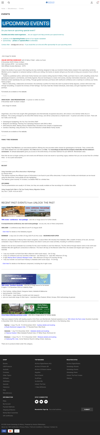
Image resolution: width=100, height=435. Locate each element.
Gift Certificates (8, 415)
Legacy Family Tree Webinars (10, 147)
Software (6, 378)
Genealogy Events (72, 369)
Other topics (7, 375)
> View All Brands (40, 387)
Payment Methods (9, 407)
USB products (7, 366)
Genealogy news (72, 372)
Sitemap (69, 378)
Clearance (6, 387)
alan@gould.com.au (17, 44)
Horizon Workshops (39, 424)
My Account (7, 404)
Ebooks (5, 363)
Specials (5, 384)
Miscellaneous (7, 393)
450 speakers (24, 149)
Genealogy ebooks (73, 366)
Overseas (6, 372)
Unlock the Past (40, 384)
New (4, 390)
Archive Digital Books (73, 363)
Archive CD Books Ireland (43, 369)
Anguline (37, 372)
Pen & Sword (39, 375)
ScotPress (38, 378)
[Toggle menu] (2, 2)
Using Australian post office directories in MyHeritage (18, 171)
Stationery (6, 381)
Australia (5, 369)
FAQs (4, 401)
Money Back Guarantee (10, 413)
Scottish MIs (39, 381)
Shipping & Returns (9, 410)
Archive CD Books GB (42, 366)
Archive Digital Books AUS (43, 363)
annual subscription (18, 151)
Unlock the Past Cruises (74, 375)
